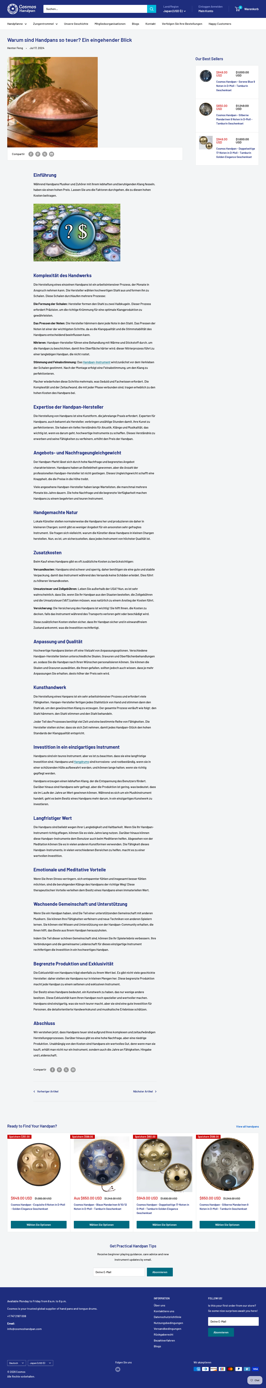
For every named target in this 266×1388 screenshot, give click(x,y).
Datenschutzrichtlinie (167, 1317)
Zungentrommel (43, 23)
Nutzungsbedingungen (168, 1323)
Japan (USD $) (37, 1362)
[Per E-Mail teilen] (51, 154)
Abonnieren (159, 1272)
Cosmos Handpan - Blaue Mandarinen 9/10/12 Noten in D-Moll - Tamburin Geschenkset (100, 1206)
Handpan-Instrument (96, 362)
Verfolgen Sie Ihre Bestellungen (182, 23)
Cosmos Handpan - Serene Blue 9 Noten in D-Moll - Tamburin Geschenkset (235, 86)
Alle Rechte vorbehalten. (21, 1376)
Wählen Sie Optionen (39, 1224)
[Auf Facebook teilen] (30, 154)
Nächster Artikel (143, 1091)
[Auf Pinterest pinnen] (37, 154)
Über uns (159, 1305)
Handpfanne (15, 23)
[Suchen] (151, 9)
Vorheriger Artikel (47, 1091)
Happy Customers (220, 23)
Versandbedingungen (167, 1328)
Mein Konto (206, 11)
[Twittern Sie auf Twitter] (44, 154)
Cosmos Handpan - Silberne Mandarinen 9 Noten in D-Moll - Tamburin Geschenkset (234, 119)
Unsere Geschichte (76, 23)
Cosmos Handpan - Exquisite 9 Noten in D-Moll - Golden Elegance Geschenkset (38, 1206)
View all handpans (247, 1126)
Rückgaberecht (163, 1334)
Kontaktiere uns (164, 1311)
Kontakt (150, 23)
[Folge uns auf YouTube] (117, 1369)
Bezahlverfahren (164, 1340)
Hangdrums (81, 761)
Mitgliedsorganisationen (110, 23)
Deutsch (13, 1362)
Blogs (135, 23)
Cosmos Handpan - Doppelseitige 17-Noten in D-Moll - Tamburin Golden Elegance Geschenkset (235, 153)
